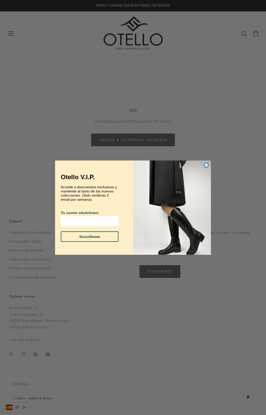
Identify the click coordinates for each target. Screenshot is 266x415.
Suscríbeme (89, 237)
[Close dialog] (206, 165)
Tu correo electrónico (80, 213)
